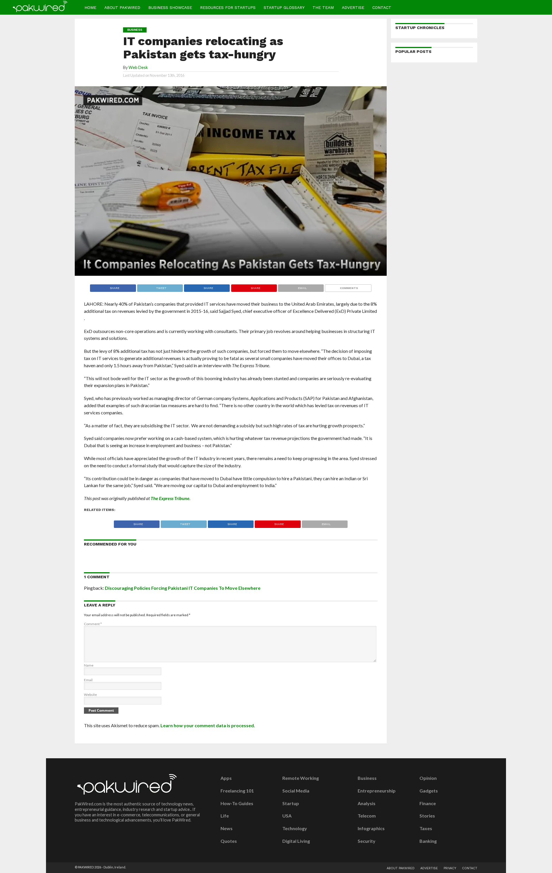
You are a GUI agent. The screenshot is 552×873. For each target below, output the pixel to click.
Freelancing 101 (237, 790)
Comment (93, 624)
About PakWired (122, 7)
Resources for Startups (228, 7)
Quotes (229, 841)
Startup (290, 803)
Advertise (353, 7)
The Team (323, 7)
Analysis (366, 803)
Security (366, 841)
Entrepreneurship (377, 790)
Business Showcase (170, 7)
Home (90, 7)
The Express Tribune (170, 498)
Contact (381, 7)
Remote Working (300, 778)
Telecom (367, 815)
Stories (427, 815)
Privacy (450, 868)
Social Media (295, 790)
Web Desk (138, 67)
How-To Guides (237, 803)
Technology (294, 828)
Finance (427, 803)
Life (225, 815)
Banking (428, 841)
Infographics (371, 828)
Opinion (428, 778)
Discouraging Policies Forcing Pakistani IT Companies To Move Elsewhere (182, 588)
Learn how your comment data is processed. (207, 725)
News (227, 828)
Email (88, 680)
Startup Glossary (284, 7)
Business (367, 778)
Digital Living (296, 841)
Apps (226, 778)
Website (90, 694)
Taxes (425, 828)
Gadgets (428, 790)
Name (88, 665)
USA (287, 815)
